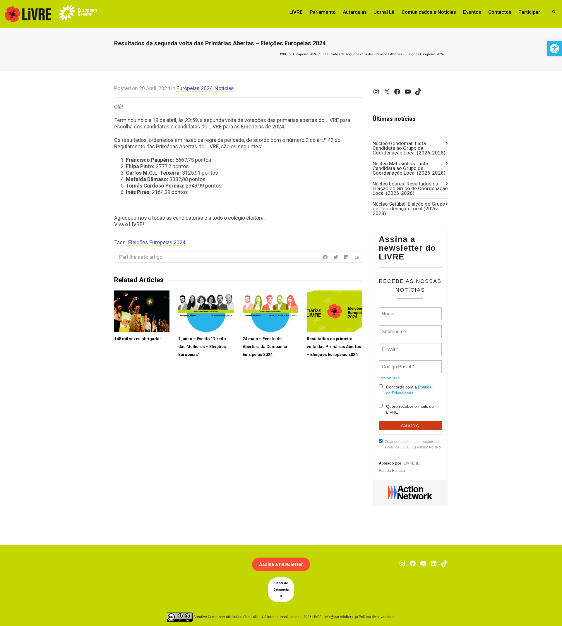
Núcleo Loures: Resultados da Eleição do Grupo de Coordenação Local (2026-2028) (410, 188)
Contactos (499, 12)
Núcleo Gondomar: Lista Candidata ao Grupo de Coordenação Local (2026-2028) (409, 148)
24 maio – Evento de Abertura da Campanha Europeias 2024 (265, 346)
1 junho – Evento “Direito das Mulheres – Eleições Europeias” (202, 346)
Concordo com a (408, 390)
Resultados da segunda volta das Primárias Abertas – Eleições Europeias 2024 (383, 54)
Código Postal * (397, 363)
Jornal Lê (384, 12)
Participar (529, 12)
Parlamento (323, 12)
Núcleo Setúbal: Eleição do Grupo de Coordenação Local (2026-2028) (409, 208)
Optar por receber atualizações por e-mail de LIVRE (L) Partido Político (413, 444)
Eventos (472, 12)
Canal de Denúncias (281, 589)
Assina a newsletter (281, 564)
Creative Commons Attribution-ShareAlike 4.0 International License (247, 617)
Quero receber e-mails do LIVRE (410, 409)
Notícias (224, 88)
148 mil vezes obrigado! (137, 338)
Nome (387, 310)
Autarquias (355, 12)
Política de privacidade (377, 617)
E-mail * (389, 346)
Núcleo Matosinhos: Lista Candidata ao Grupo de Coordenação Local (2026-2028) (409, 168)
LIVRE (296, 12)
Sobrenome (393, 328)
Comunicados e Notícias (429, 12)
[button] (554, 48)
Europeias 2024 (304, 54)
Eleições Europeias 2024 (156, 242)
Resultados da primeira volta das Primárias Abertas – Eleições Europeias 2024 (334, 346)
